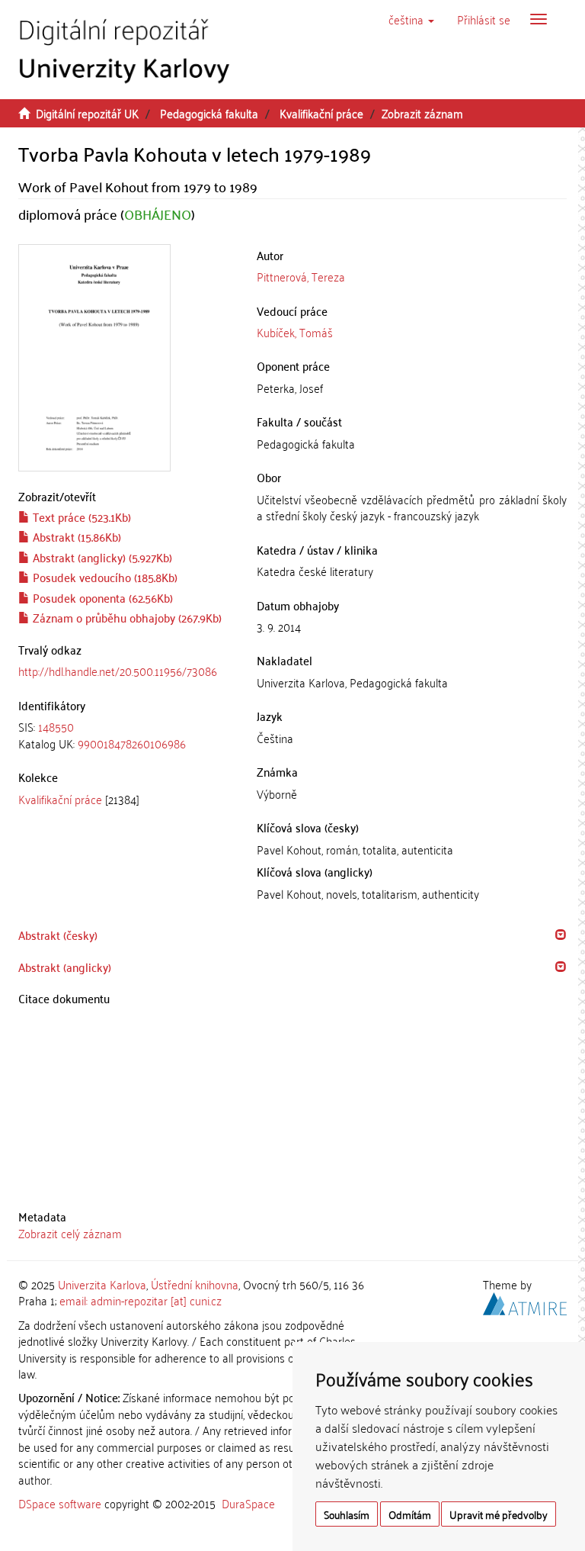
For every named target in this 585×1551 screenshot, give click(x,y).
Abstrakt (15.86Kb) (75, 536)
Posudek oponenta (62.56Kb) (101, 597)
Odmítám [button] (409, 1514)
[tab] (126, 735)
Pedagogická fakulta (209, 113)
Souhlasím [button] (346, 1514)
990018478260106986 (132, 743)
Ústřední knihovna (194, 1284)
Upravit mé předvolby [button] (498, 1514)
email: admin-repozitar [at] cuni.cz (140, 1300)
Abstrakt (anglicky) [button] (64, 966)
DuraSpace (248, 1503)
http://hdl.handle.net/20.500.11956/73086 (117, 670)
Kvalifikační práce (321, 113)
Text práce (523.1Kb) (80, 516)
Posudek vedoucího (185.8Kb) (103, 576)
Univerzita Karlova (102, 1284)
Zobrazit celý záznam (70, 1233)
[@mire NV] (525, 1301)
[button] (411, 19)
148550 (56, 726)
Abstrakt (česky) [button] (58, 934)
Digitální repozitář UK (87, 113)
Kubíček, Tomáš (295, 332)
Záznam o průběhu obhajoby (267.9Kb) (126, 617)
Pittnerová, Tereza (301, 276)
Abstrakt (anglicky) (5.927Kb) (101, 557)
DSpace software (59, 1503)
